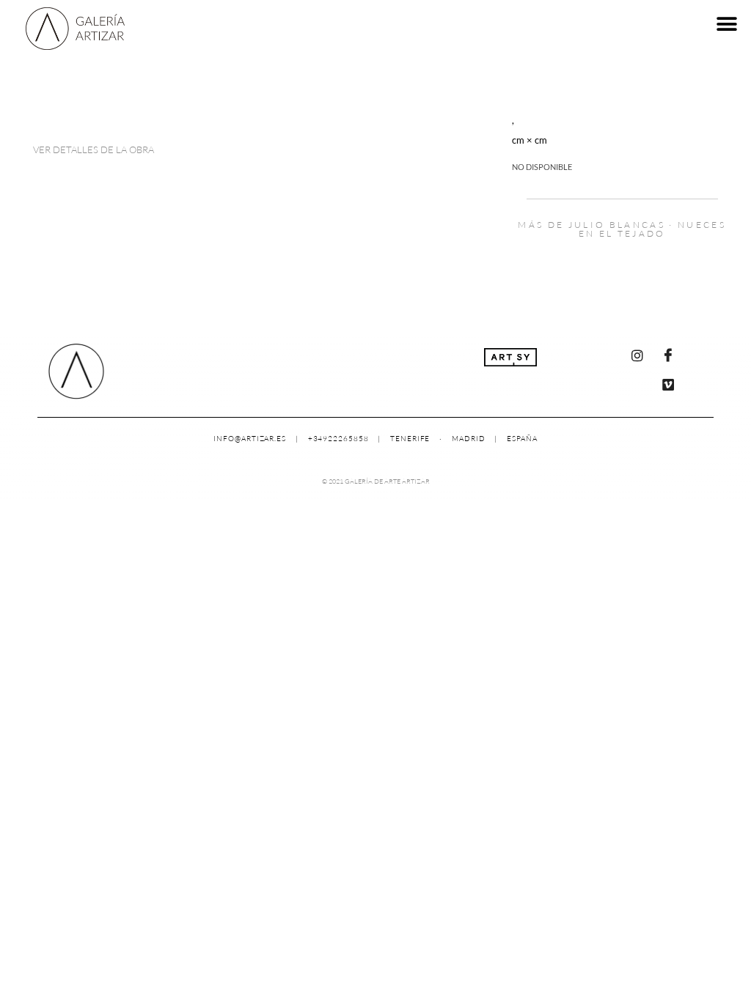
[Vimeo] (668, 385)
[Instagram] (637, 355)
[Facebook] (668, 355)
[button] (727, 23)
